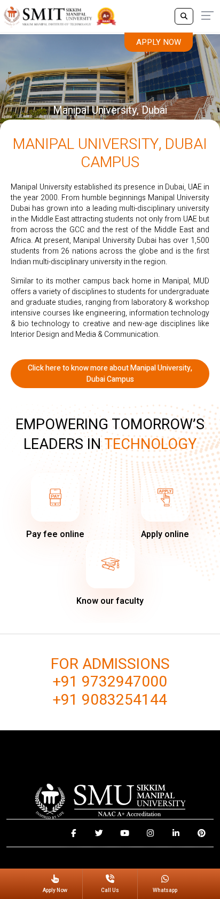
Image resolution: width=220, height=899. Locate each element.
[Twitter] (99, 833)
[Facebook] (73, 833)
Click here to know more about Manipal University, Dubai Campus (110, 373)
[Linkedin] (176, 833)
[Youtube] (124, 833)
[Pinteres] (201, 833)
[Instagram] (150, 833)
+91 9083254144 (110, 700)
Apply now (158, 42)
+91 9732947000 (110, 682)
